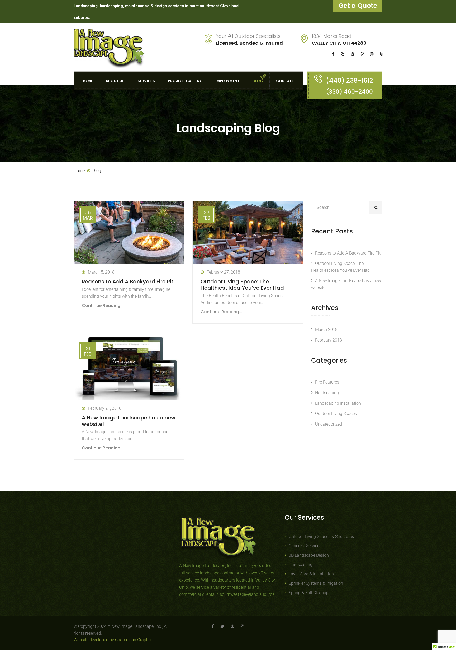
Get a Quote (358, 5)
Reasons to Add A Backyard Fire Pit (127, 281)
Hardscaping (327, 392)
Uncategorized (328, 424)
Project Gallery (185, 80)
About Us (115, 80)
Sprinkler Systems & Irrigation (316, 583)
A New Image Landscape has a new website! (128, 421)
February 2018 (328, 340)
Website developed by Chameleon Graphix (113, 639)
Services (146, 80)
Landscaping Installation (338, 403)
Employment (227, 80)
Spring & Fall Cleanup (309, 592)
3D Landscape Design (309, 555)
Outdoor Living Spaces (336, 413)
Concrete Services (305, 545)
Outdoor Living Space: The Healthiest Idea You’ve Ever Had (242, 285)
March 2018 (326, 329)
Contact (285, 80)
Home (87, 80)
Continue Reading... (103, 305)
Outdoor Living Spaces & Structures (321, 536)
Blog (258, 80)
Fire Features (327, 382)
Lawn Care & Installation (311, 574)
